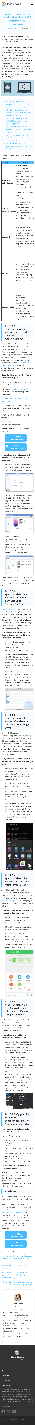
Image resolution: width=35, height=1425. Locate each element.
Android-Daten (14, 1391)
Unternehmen (7, 1371)
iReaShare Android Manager (11, 1212)
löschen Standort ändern (9, 1394)
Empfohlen (5, 1380)
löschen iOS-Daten (25, 1391)
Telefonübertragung (19, 1399)
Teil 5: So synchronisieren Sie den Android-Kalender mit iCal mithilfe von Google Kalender (18, 138)
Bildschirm (21, 1394)
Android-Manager (23, 37)
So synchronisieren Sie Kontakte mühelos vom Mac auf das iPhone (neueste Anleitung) (16, 1265)
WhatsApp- (5, 1404)
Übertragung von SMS (22, 389)
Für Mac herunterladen (17, 438)
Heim (3, 37)
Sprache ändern (16, 1365)
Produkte (5, 1376)
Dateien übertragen (8, 901)
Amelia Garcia (12, 29)
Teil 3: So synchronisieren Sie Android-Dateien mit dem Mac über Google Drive (17, 121)
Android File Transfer (9, 609)
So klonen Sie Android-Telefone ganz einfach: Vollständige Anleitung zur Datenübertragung (14, 1275)
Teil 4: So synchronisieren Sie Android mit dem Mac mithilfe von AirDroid (18, 129)
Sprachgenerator (27, 1401)
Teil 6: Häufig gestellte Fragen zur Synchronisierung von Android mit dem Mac (18, 146)
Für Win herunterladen (17, 446)
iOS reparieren (19, 1389)
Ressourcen (11, 37)
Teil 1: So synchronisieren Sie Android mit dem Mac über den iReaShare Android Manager (17, 104)
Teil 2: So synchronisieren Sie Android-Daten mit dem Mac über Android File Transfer (18, 112)
